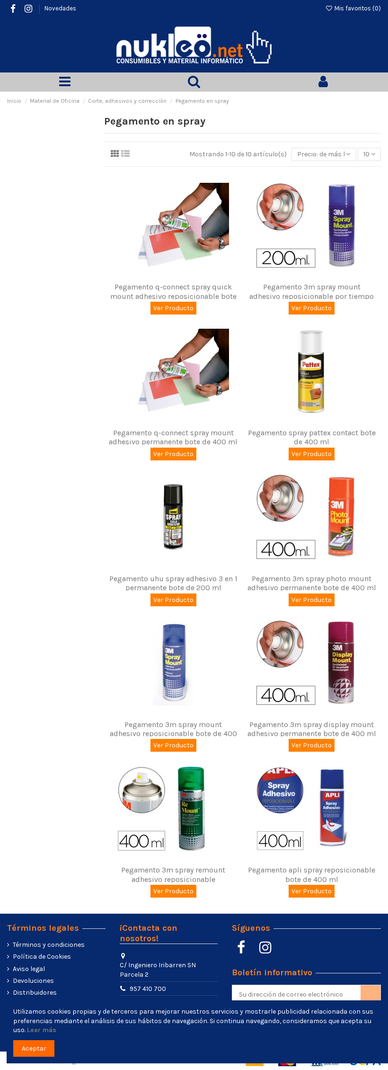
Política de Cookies (42, 957)
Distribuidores (35, 993)
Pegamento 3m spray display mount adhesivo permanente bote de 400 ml (311, 729)
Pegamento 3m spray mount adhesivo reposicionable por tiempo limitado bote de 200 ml (311, 295)
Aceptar (34, 1048)
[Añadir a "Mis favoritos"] (166, 274)
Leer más (41, 1030)
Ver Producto (173, 308)
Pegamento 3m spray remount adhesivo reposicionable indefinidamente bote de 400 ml (173, 878)
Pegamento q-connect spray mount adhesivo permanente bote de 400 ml (173, 437)
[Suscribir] (370, 994)
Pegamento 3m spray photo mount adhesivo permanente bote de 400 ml (311, 583)
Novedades (60, 8)
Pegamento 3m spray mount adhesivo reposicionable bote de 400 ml (173, 733)
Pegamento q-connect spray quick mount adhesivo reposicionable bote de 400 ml (173, 295)
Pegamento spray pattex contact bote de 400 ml (312, 437)
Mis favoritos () (357, 8)
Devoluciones (33, 981)
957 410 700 (148, 989)
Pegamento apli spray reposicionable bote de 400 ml (311, 874)
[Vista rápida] (179, 274)
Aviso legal (29, 969)
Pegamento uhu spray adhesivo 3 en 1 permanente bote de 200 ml (173, 583)
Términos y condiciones (49, 945)
